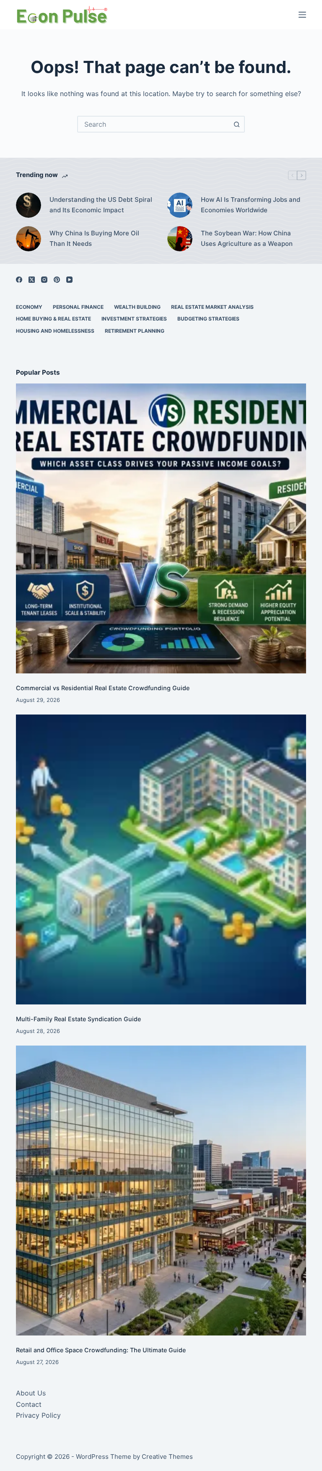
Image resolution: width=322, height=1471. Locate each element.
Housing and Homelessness (55, 331)
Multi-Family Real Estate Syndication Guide (78, 1018)
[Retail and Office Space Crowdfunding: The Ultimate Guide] (161, 1190)
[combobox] (153, 124)
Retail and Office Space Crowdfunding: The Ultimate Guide (101, 1350)
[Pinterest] (57, 279)
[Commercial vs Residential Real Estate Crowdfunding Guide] (161, 528)
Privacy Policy (38, 1415)
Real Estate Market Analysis (212, 307)
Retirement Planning (134, 331)
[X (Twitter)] (32, 279)
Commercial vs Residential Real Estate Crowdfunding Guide (103, 687)
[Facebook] (19, 279)
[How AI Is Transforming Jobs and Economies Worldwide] (179, 205)
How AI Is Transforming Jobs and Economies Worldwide (250, 205)
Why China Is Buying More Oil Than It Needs (94, 238)
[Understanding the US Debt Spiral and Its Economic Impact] (28, 205)
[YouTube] (69, 279)
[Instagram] (44, 279)
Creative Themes (167, 1457)
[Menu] (302, 14)
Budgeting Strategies (208, 319)
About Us (31, 1393)
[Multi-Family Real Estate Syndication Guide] (161, 859)
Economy (29, 307)
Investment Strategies (134, 319)
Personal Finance (78, 307)
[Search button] (236, 124)
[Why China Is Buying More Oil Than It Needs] (28, 238)
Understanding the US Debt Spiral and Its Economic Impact (100, 205)
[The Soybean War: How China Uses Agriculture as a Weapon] (179, 238)
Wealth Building (137, 307)
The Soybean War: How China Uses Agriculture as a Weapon (247, 238)
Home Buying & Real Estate (53, 319)
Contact (29, 1404)
